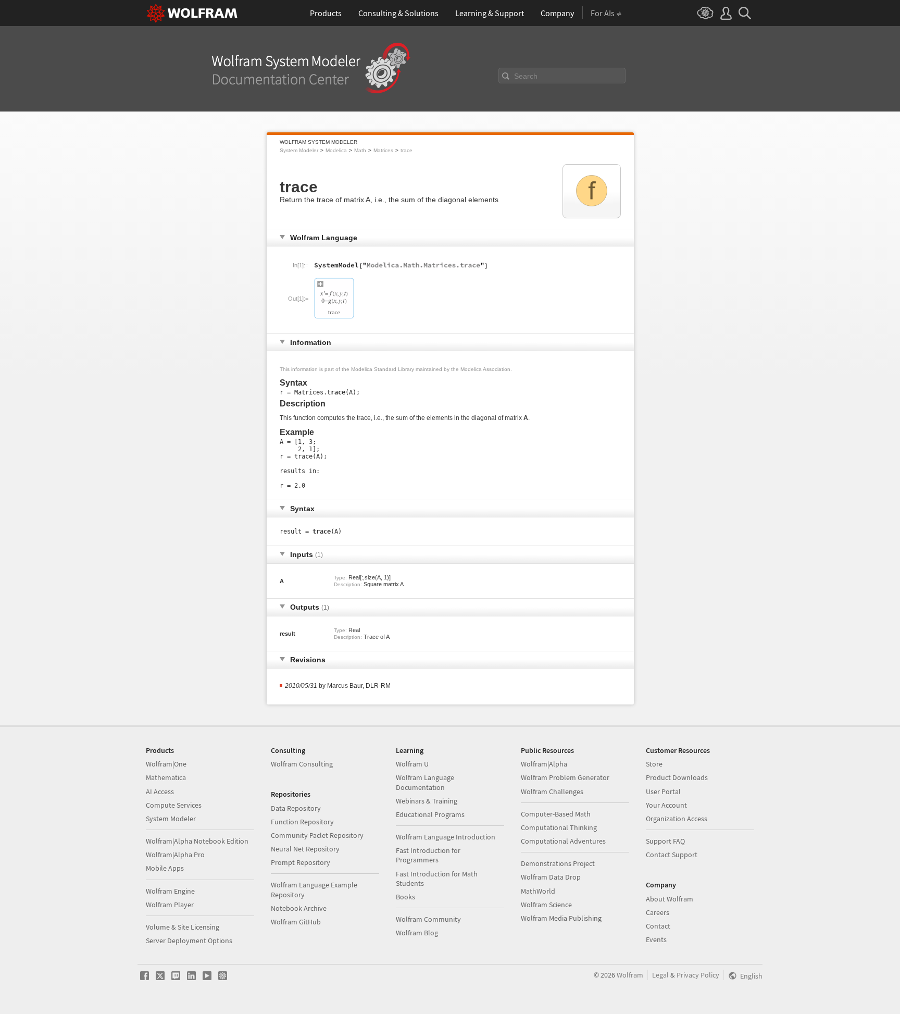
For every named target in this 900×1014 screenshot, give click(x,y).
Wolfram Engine (170, 891)
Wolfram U (412, 764)
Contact (658, 926)
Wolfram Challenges (552, 791)
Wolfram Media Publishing (561, 918)
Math (360, 150)
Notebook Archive (299, 908)
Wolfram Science (546, 904)
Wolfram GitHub (296, 921)
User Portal (663, 791)
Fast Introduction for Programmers (428, 855)
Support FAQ (665, 841)
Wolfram (630, 975)
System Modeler (299, 150)
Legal (660, 975)
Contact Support (671, 854)
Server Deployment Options (189, 940)
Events (656, 939)
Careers (657, 912)
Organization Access (676, 818)
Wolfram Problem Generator (565, 777)
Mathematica (166, 777)
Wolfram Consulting (302, 764)
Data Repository (296, 808)
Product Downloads (677, 777)
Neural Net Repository (305, 849)
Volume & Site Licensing (182, 927)
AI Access (160, 791)
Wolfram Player (170, 904)
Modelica (336, 150)
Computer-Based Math (556, 814)
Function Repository (302, 821)
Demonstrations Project (558, 863)
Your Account (666, 805)
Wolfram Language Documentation (425, 782)
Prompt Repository (300, 862)
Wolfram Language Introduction (445, 837)
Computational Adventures (563, 841)
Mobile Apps (165, 868)
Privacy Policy (698, 975)
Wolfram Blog (417, 932)
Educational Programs (430, 814)
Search (526, 76)
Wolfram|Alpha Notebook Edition (197, 841)
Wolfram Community (428, 919)
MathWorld (538, 891)
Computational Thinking (559, 827)
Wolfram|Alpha (544, 764)
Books (405, 896)
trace (407, 150)
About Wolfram (669, 899)
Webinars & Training (426, 801)
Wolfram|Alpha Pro (175, 854)
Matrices (383, 150)
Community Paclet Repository (317, 835)
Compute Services (174, 805)
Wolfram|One (166, 764)
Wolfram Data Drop (551, 877)
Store (654, 764)
